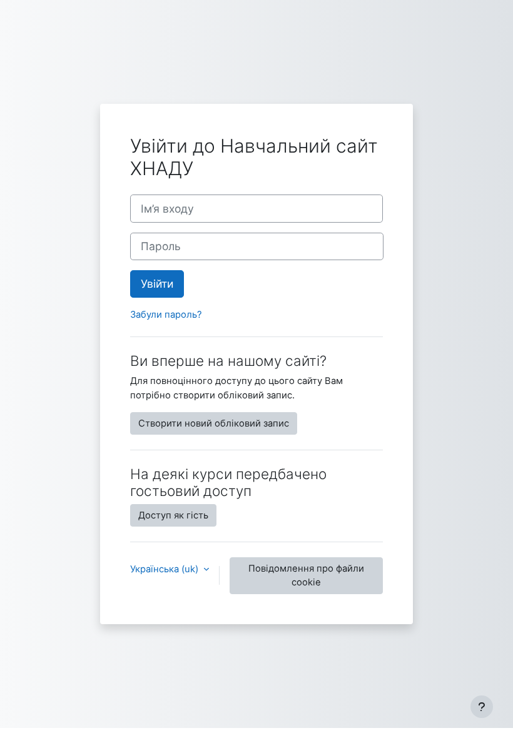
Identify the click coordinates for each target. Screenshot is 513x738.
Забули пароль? (166, 314)
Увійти (157, 283)
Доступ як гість (173, 515)
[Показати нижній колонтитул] (481, 706)
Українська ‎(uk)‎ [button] (165, 569)
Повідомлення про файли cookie (306, 575)
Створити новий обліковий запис (213, 423)
